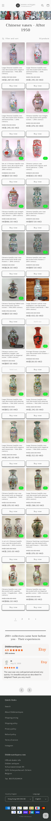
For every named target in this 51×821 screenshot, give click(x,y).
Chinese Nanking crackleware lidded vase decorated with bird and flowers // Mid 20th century (37, 544)
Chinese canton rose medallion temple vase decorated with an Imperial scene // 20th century (12, 354)
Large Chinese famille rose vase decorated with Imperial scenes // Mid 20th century (37, 447)
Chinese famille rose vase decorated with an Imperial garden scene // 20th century (37, 591)
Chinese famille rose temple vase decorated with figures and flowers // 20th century (12, 214)
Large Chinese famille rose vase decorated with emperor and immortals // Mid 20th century (13, 71)
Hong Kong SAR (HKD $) (17, 799)
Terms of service (11, 740)
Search (8, 707)
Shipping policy (11, 723)
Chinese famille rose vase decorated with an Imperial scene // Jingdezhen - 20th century (12, 496)
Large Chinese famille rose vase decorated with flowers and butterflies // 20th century (37, 71)
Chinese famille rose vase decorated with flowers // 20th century (36, 214)
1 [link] (15, 619)
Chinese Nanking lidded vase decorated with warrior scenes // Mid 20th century (13, 306)
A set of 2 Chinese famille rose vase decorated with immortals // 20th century (12, 543)
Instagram (9, 746)
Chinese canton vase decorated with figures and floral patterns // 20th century (36, 166)
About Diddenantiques (14, 712)
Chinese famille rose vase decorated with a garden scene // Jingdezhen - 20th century (12, 592)
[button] (3, 5)
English (38, 799)
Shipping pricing (11, 718)
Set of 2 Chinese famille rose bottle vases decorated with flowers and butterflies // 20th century (13, 166)
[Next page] (35, 619)
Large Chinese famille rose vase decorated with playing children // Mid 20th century (13, 401)
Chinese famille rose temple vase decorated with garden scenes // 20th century (37, 118)
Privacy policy (10, 729)
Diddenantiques (28, 816)
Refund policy (10, 734)
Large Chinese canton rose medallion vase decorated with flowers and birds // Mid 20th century (37, 306)
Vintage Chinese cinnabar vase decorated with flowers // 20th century (37, 354)
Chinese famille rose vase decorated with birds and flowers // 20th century (11, 259)
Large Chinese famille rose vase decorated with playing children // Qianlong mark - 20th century (37, 496)
